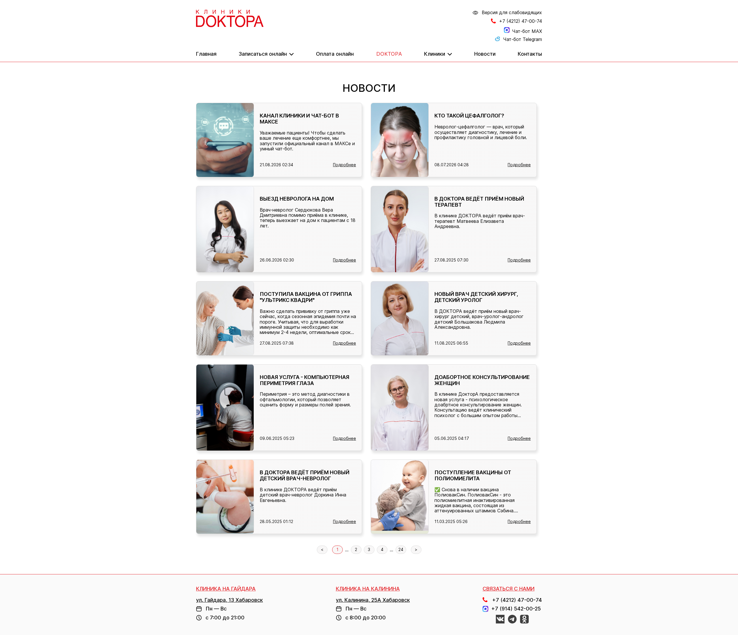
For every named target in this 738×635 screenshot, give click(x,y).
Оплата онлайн (335, 54)
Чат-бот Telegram (522, 39)
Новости (485, 54)
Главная (206, 54)
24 (400, 549)
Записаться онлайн (263, 54)
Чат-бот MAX (527, 31)
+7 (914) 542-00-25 (514, 609)
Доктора (389, 54)
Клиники (434, 54)
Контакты (530, 54)
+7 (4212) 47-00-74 (520, 21)
